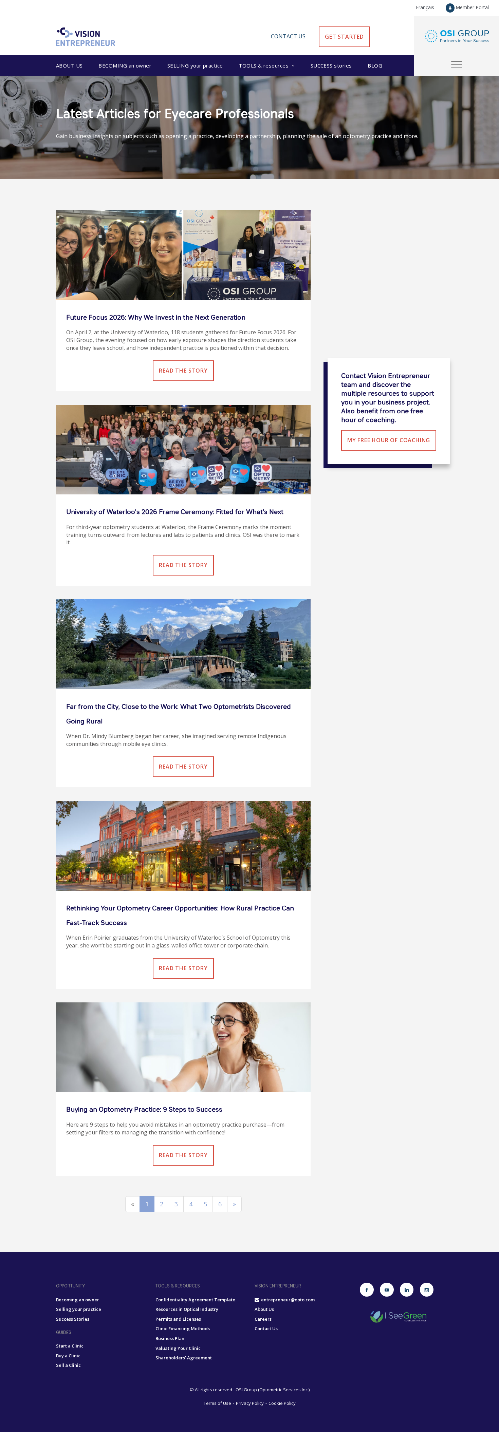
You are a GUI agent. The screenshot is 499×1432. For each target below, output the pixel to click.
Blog (375, 65)
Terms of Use (217, 1403)
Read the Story (183, 370)
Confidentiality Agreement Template (195, 1300)
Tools (264, 65)
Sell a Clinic (68, 1365)
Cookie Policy (282, 1403)
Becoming (124, 65)
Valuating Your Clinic (178, 1348)
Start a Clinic (70, 1346)
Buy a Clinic (68, 1356)
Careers (263, 1319)
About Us (69, 65)
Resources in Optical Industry (186, 1309)
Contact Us (288, 36)
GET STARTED (344, 36)
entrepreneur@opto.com (287, 1300)
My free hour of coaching (388, 440)
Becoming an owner (77, 1300)
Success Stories (72, 1319)
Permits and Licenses (178, 1319)
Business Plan (169, 1338)
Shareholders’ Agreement (183, 1358)
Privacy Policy (250, 1403)
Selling (195, 65)
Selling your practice (78, 1309)
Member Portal (472, 7)
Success (331, 65)
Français (425, 7)
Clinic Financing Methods (182, 1328)
